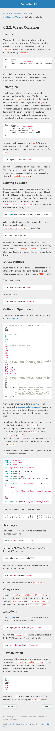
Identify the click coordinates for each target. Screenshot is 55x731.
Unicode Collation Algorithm (30, 407)
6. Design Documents (20, 13)
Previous (11, 706)
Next (46, 706)
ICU (37, 404)
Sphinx (16, 724)
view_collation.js (13, 318)
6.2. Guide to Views (12, 17)
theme (29, 724)
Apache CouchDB (29, 4)
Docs (5, 13)
